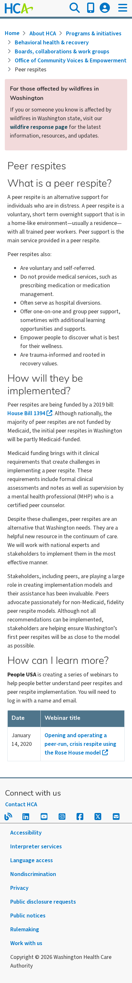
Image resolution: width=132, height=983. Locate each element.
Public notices (27, 916)
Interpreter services (36, 847)
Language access (31, 860)
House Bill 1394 (26, 413)
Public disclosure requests (43, 902)
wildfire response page (39, 127)
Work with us (26, 943)
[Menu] (122, 8)
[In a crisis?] (91, 8)
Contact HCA (21, 804)
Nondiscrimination (33, 874)
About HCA (42, 34)
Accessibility (26, 833)
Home (12, 33)
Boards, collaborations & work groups (62, 52)
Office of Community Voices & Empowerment (71, 61)
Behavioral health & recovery (52, 43)
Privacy (19, 888)
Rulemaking (24, 929)
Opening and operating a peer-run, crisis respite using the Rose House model (80, 744)
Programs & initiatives (93, 34)
